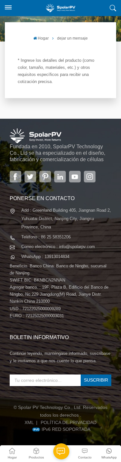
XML (29, 422)
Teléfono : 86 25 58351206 (46, 237)
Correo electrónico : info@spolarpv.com (58, 246)
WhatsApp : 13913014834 (45, 256)
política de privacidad (68, 422)
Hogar (43, 38)
